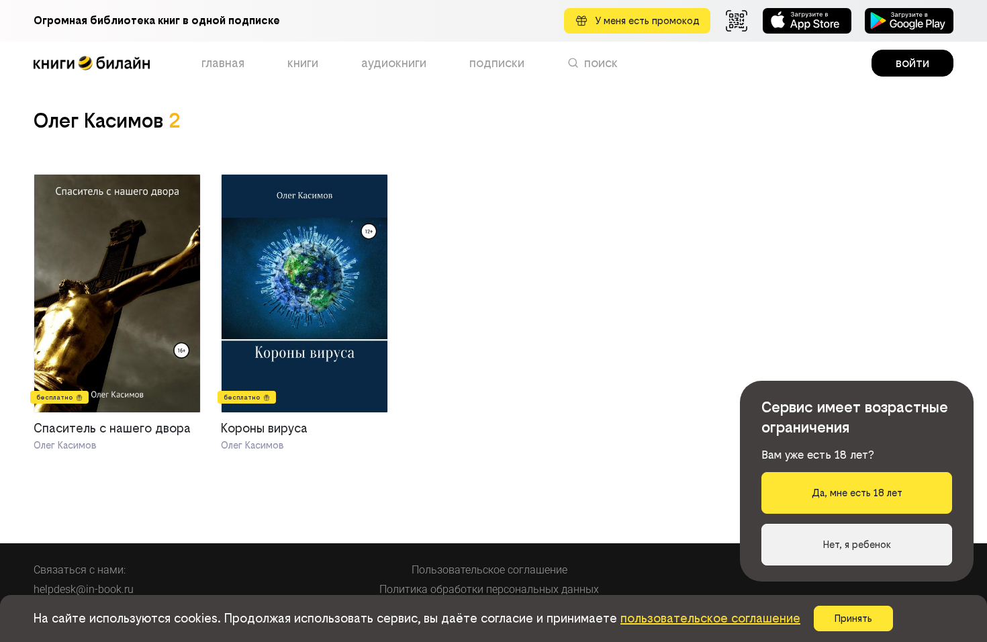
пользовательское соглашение (710, 618)
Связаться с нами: (80, 569)
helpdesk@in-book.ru (84, 589)
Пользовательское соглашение (489, 569)
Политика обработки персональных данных (489, 589)
